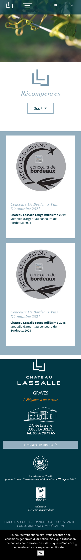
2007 (38, 108)
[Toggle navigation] (27, 7)
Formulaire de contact (38, 445)
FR (56, 5)
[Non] (76, 545)
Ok (40, 553)
